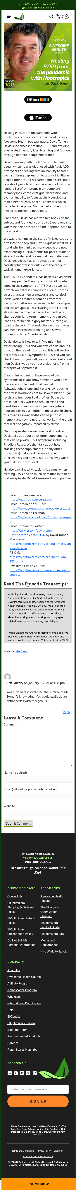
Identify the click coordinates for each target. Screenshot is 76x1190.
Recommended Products (24, 1036)
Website (9, 806)
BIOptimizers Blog (52, 934)
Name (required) (15, 773)
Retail (11, 1010)
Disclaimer (59, 1151)
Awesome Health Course (24, 977)
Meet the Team (17, 1030)
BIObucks (13, 1016)
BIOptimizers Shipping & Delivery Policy (20, 907)
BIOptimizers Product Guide (50, 925)
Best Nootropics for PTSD (27, 535)
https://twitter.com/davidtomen (31, 530)
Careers (12, 1043)
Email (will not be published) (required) (31, 789)
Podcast (22, 651)
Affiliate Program (18, 983)
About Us (13, 970)
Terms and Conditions (23, 1151)
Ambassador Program (22, 990)
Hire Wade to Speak (53, 951)
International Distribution (24, 1003)
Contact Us (14, 896)
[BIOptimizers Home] (19, 16)
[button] (9, 16)
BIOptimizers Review (21, 1023)
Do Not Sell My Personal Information (21, 943)
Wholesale (14, 996)
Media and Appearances (49, 943)
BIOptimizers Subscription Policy (20, 932)
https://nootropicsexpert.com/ (31, 500)
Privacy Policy (44, 1151)
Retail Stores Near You (22, 1049)
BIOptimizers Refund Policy (21, 921)
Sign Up (38, 1101)
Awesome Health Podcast (51, 899)
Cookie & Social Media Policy (38, 1156)
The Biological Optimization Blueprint (49, 912)
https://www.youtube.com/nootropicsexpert (41, 508)
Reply (66, 712)
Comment (11, 724)
